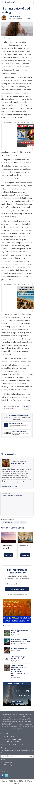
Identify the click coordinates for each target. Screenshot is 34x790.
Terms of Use (8, 762)
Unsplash (17, 38)
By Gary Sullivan (16, 661)
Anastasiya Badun (10, 38)
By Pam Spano (15, 650)
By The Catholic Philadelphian (19, 643)
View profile (20, 18)
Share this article (26, 407)
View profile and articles (10, 486)
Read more (8, 555)
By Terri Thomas (15, 677)
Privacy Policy (8, 765)
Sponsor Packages (17, 739)
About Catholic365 (9, 737)
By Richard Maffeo (16, 635)
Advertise (7, 739)
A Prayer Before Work (19, 648)
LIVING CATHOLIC (7, 522)
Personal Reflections (20, 522)
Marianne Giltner (15, 16)
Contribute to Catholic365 (11, 741)
